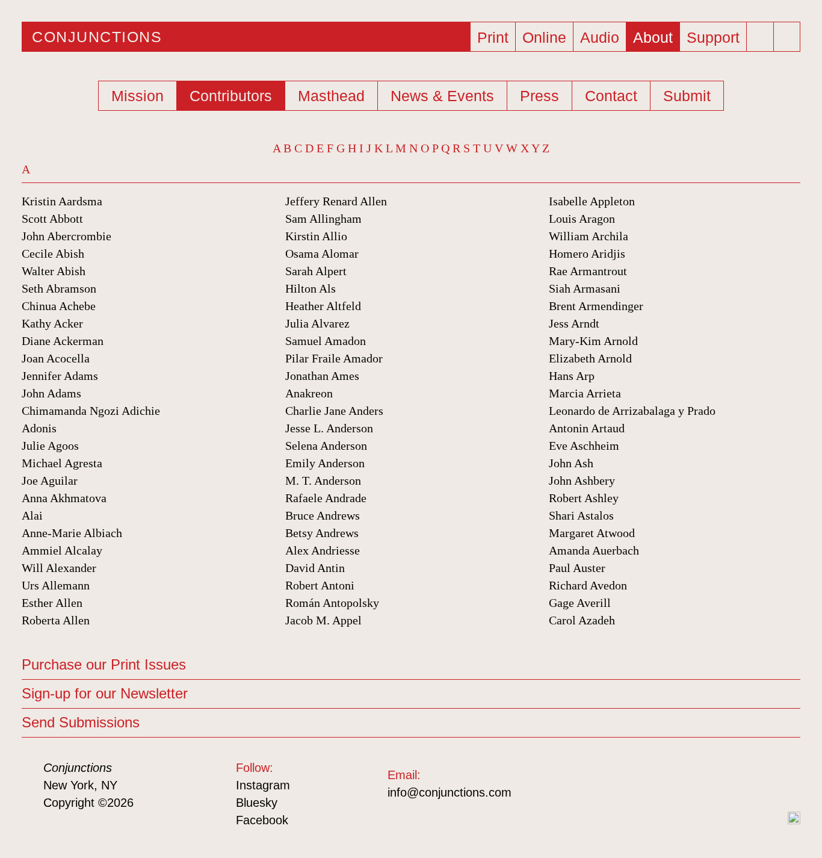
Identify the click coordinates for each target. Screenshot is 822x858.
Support (713, 37)
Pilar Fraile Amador (334, 358)
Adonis (39, 428)
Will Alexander (59, 567)
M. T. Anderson (323, 480)
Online (544, 37)
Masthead (331, 95)
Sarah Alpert (316, 271)
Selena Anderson (326, 445)
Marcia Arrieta (585, 393)
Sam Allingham (323, 218)
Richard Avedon (588, 585)
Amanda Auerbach (594, 550)
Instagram (263, 785)
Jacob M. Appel (323, 620)
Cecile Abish (53, 253)
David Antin (315, 567)
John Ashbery (582, 480)
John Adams (51, 393)
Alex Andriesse (322, 550)
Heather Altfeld (323, 305)
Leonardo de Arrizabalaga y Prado (632, 410)
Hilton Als (310, 288)
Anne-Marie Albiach (72, 532)
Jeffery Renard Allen (336, 201)
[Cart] (761, 33)
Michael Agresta (62, 463)
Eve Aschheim (584, 445)
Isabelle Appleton (592, 201)
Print (492, 37)
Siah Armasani (584, 288)
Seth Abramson (59, 288)
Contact (611, 95)
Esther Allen (52, 602)
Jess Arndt (574, 323)
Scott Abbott (52, 218)
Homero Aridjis (587, 253)
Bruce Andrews (322, 515)
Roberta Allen (56, 620)
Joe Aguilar (50, 480)
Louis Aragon (582, 218)
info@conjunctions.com (449, 792)
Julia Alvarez (317, 323)
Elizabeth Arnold (590, 358)
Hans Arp (572, 375)
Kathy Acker (52, 323)
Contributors (231, 95)
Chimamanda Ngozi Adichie (91, 410)
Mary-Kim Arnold (593, 340)
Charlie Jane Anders (334, 410)
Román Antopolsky (332, 602)
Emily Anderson (325, 463)
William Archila (588, 236)
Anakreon (309, 393)
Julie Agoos (50, 445)
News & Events (442, 95)
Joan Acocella (56, 358)
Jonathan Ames (322, 375)
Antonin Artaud (587, 428)
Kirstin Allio (316, 236)
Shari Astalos (581, 515)
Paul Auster (577, 567)
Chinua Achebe (59, 305)
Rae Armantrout (588, 271)
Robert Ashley (584, 498)
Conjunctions (97, 36)
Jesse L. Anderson (329, 428)
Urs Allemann (56, 585)
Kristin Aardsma (62, 201)
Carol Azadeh (582, 620)
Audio (599, 37)
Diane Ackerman (63, 340)
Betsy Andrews (322, 532)
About (653, 37)
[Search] (788, 36)
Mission (137, 95)
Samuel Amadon (325, 340)
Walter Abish (53, 271)
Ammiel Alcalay (62, 550)
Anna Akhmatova (64, 498)
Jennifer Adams (60, 375)
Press (539, 95)
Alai (32, 515)
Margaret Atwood (592, 532)
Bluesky (256, 802)
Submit (687, 95)
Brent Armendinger (596, 305)
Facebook (262, 820)
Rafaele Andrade (325, 498)
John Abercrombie (66, 236)
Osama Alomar (322, 253)
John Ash (571, 463)
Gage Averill (580, 602)
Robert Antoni (319, 585)
